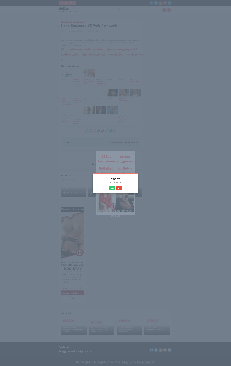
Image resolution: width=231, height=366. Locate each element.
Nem (119, 188)
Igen (112, 188)
